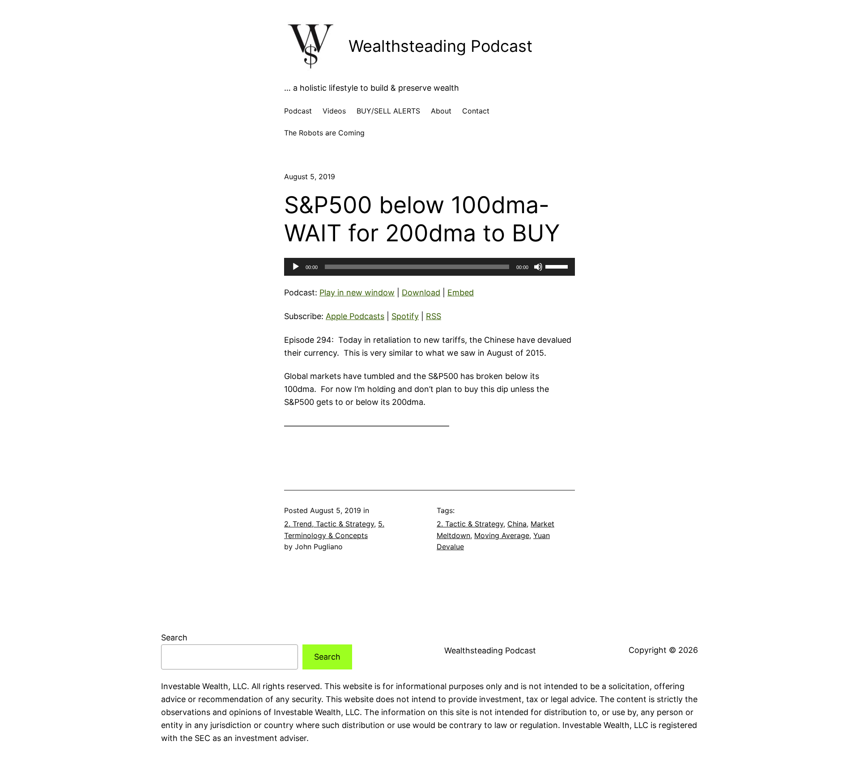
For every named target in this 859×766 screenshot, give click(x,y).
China (517, 523)
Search (174, 637)
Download (421, 292)
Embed (460, 292)
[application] (429, 267)
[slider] (557, 266)
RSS (433, 316)
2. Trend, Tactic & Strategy (329, 523)
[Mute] (538, 266)
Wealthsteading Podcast (440, 46)
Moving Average (501, 535)
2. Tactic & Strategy (470, 523)
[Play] (295, 266)
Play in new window (357, 292)
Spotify (405, 316)
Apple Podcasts (355, 316)
